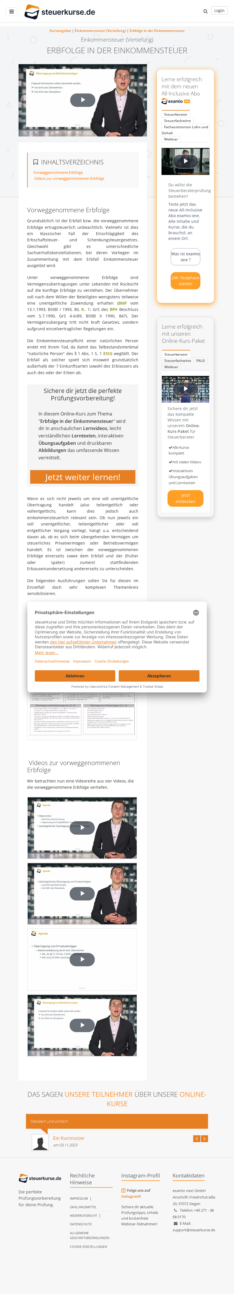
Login (219, 10)
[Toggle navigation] (11, 11)
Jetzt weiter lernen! (82, 477)
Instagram (130, 1196)
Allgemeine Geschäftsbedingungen (89, 1235)
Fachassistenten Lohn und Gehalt (185, 130)
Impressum (79, 1198)
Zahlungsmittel (83, 1207)
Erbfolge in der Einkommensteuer (157, 30)
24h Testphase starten (185, 280)
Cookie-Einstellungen (88, 1246)
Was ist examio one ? (185, 256)
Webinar (171, 139)
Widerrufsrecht (83, 1215)
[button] (205, 11)
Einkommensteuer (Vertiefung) (100, 30)
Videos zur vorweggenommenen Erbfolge (68, 178)
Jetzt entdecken (185, 498)
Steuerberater (175, 114)
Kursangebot (60, 30)
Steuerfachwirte (177, 120)
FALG (200, 360)
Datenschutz (81, 1224)
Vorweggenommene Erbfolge (58, 172)
